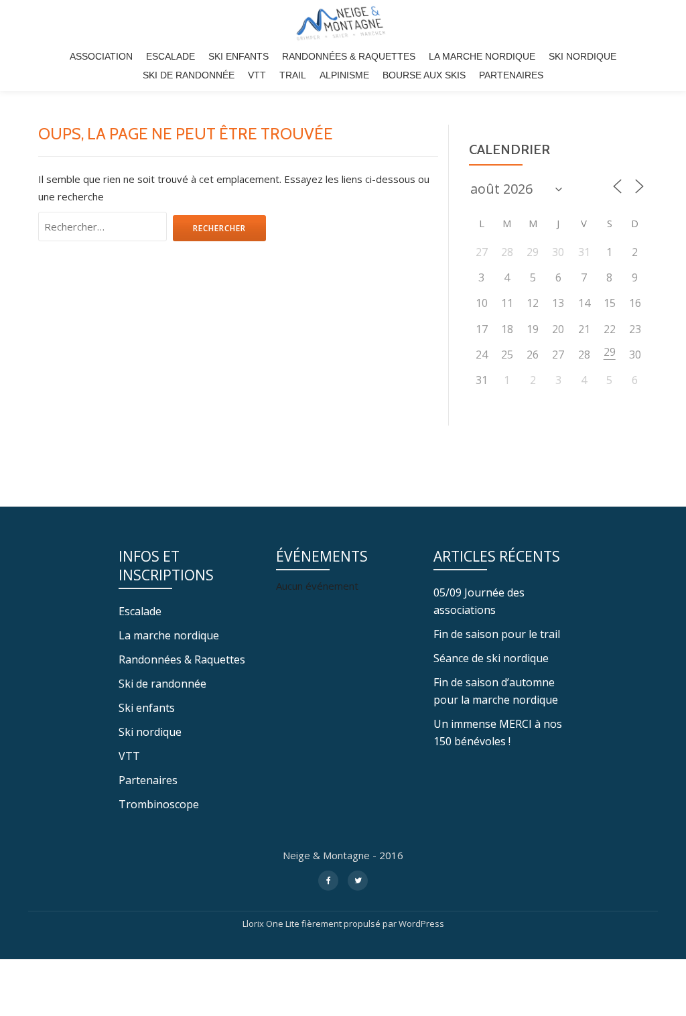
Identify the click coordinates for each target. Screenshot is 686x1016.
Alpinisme (344, 75)
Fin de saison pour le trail (496, 634)
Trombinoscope (159, 804)
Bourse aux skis (424, 75)
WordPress (421, 923)
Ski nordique (582, 56)
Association (101, 56)
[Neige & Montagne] (342, 23)
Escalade (170, 56)
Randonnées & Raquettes (348, 56)
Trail (292, 75)
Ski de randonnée (188, 75)
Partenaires (511, 75)
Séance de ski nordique (491, 658)
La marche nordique (482, 56)
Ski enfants (238, 56)
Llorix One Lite (272, 923)
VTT (257, 75)
